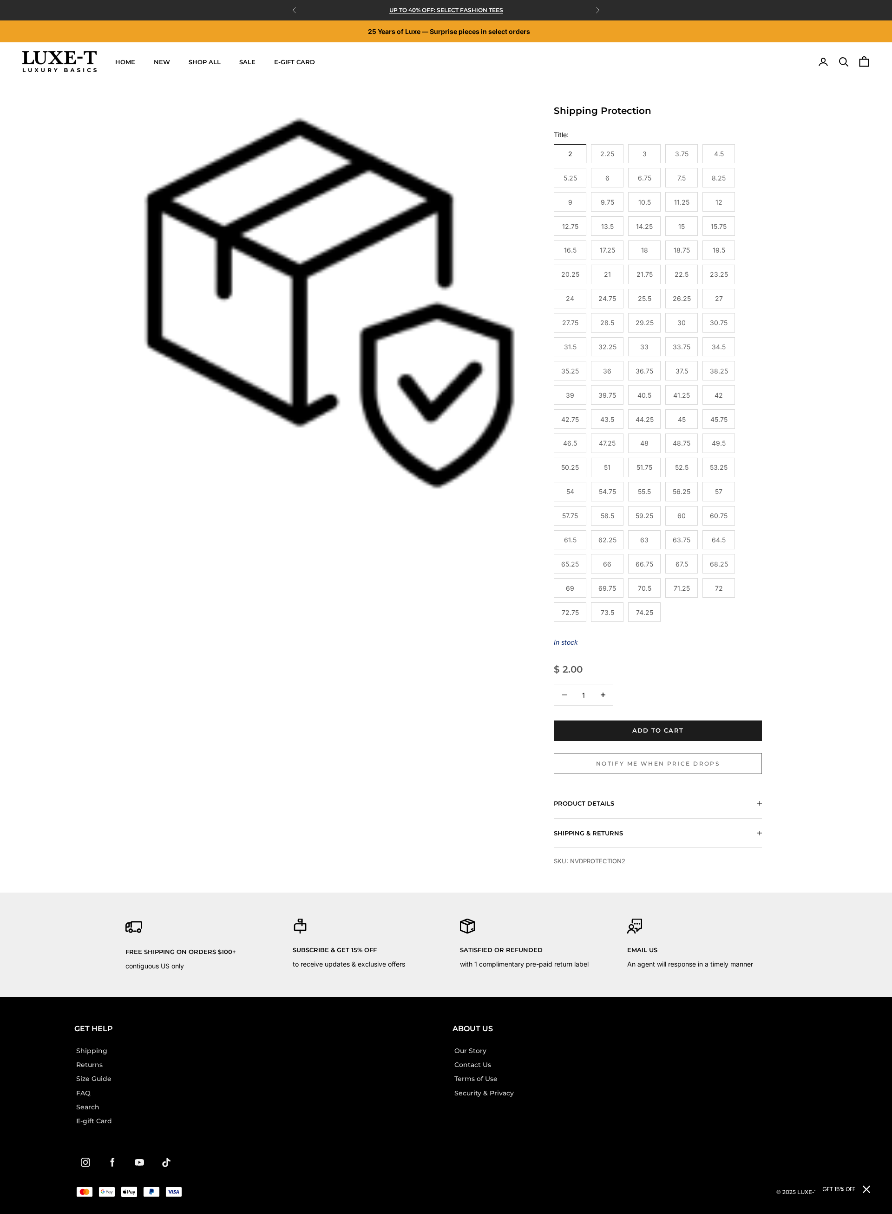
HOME (125, 62)
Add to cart (657, 730)
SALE (247, 62)
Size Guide (94, 1078)
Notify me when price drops (658, 763)
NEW (162, 62)
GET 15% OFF (838, 1189)
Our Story (470, 1051)
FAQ (83, 1093)
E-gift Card (94, 1121)
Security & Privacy (484, 1093)
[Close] (866, 1189)
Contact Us (472, 1065)
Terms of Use (476, 1078)
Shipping (91, 1051)
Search (87, 1107)
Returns (89, 1065)
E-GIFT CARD (294, 62)
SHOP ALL (205, 62)
